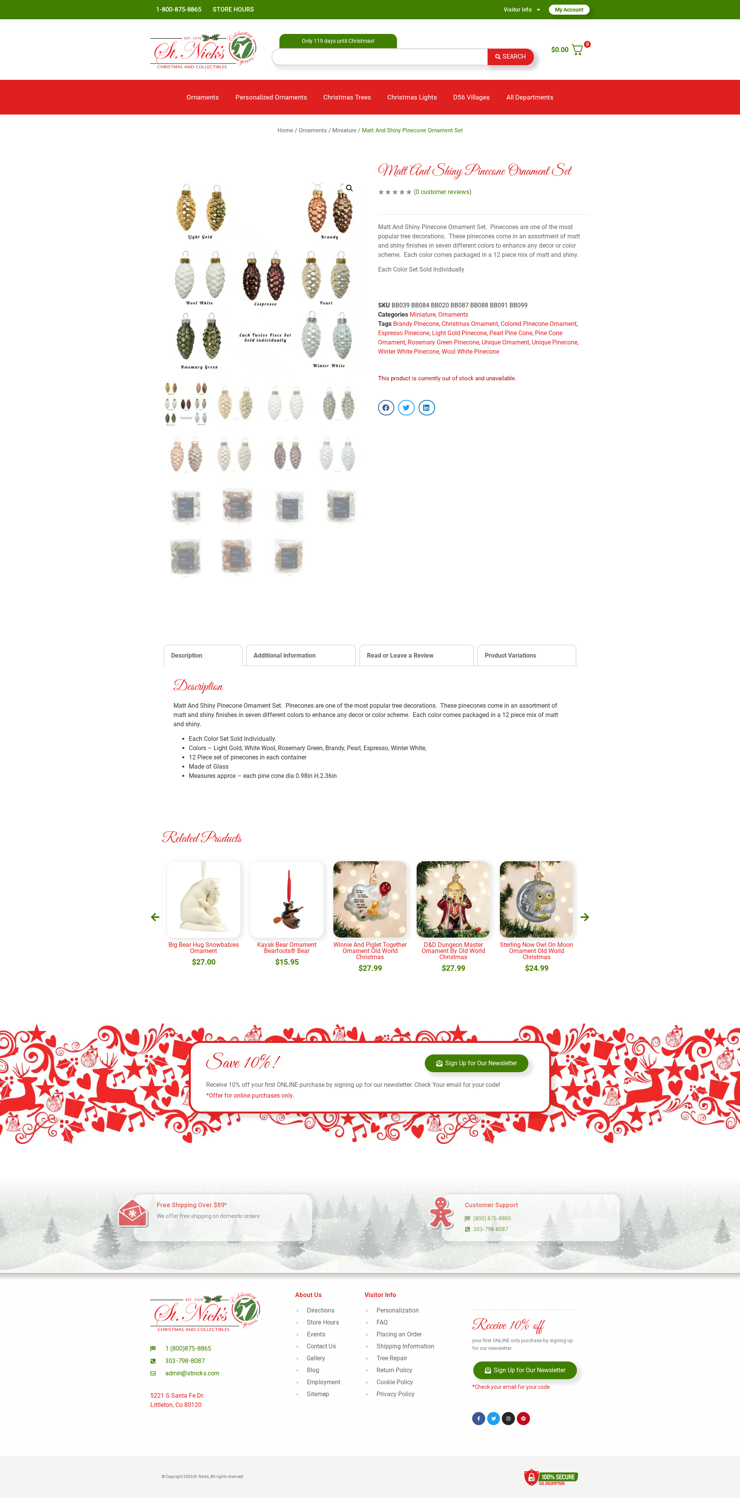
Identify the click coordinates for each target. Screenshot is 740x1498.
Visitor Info (518, 10)
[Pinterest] (523, 1418)
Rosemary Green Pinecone (443, 342)
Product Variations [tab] (510, 655)
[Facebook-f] (478, 1418)
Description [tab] (186, 655)
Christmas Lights (412, 97)
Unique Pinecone (554, 342)
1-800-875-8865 (178, 9)
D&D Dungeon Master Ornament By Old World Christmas (370, 951)
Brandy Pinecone (416, 323)
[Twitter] (493, 1418)
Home (285, 130)
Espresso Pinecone (403, 333)
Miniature (344, 130)
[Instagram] (508, 1418)
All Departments (529, 97)
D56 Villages (471, 97)
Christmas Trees (347, 97)
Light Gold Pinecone (459, 333)
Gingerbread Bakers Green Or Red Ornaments (536, 948)
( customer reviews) (442, 192)
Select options (536, 969)
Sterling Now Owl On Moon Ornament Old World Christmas (453, 951)
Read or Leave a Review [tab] (400, 655)
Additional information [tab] (285, 655)
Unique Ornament (505, 342)
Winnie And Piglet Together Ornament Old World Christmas (286, 951)
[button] (350, 188)
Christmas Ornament (470, 323)
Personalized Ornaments (271, 97)
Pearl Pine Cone (510, 333)
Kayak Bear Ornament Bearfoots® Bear (203, 948)
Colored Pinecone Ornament (539, 323)
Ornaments (203, 97)
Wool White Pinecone (470, 351)
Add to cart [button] (203, 969)
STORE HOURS (233, 9)
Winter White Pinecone (408, 351)
